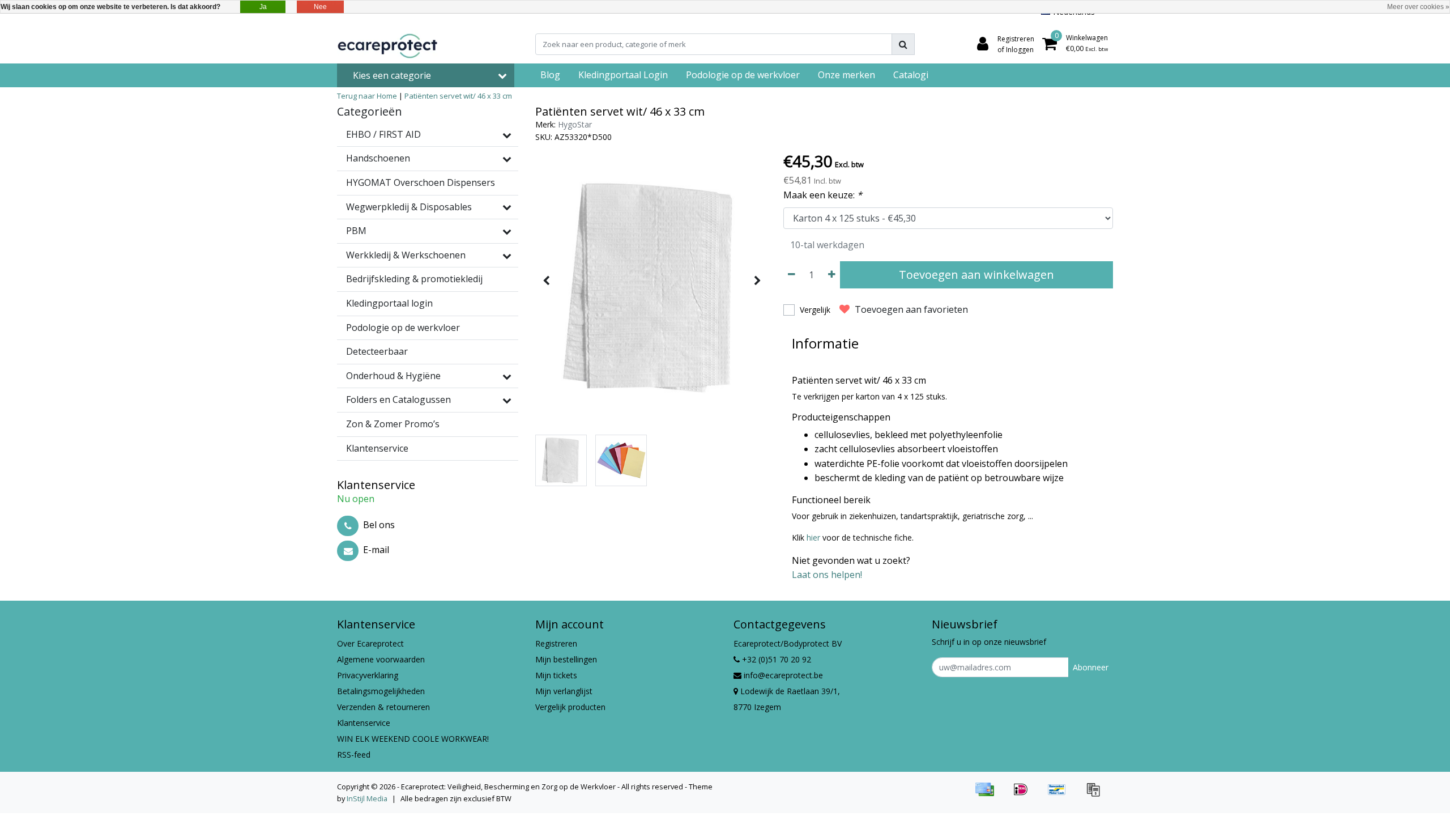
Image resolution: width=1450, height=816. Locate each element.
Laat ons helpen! (827, 574)
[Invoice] (1096, 794)
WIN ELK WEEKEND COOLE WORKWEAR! (413, 738)
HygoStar (575, 124)
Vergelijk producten (570, 707)
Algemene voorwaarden (381, 659)
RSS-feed (353, 754)
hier (814, 537)
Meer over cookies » (1418, 7)
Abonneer (1090, 667)
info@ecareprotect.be (783, 675)
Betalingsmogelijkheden (381, 691)
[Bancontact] (1061, 794)
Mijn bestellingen (566, 659)
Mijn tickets (556, 675)
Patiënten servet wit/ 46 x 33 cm (458, 96)
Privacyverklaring (367, 675)
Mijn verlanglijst (563, 691)
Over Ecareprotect (370, 643)
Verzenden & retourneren (383, 707)
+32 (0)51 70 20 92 (775, 659)
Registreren (556, 643)
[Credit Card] (988, 794)
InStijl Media (367, 798)
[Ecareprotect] (388, 44)
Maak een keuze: (822, 195)
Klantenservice (363, 722)
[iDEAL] (1025, 794)
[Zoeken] (903, 44)
